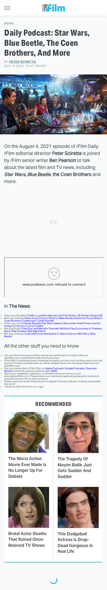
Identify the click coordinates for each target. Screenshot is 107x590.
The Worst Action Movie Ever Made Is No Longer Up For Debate (27, 467)
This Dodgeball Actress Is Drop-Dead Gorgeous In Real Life (75, 542)
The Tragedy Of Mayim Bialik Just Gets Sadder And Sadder (75, 467)
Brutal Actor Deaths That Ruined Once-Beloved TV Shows (27, 539)
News (9, 23)
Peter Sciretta (22, 62)
